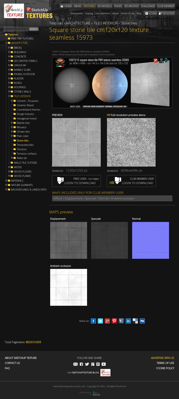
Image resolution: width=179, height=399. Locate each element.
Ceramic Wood (25, 105)
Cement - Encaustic (28, 101)
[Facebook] (93, 321)
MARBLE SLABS (22, 69)
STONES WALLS (22, 91)
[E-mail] (75, 365)
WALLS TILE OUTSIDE (25, 162)
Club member (165, 6)
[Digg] (142, 321)
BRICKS (18, 47)
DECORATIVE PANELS (25, 61)
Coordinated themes (28, 109)
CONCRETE (20, 56)
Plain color (22, 136)
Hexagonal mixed (26, 118)
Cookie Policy (165, 368)
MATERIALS (17, 180)
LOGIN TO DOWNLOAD (80, 183)
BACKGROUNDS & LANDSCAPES (29, 189)
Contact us (12, 363)
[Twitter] (100, 321)
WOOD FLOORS (22, 171)
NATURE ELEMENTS (22, 185)
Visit (83, 372)
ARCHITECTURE (19, 43)
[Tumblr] (121, 321)
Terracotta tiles (25, 145)
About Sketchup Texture (21, 358)
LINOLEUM (20, 65)
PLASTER (18, 78)
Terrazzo (22, 149)
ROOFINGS (20, 87)
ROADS (18, 83)
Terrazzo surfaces (27, 153)
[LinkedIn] (128, 321)
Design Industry (25, 114)
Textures (13, 34)
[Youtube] (104, 365)
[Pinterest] (114, 321)
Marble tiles (23, 123)
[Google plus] (107, 321)
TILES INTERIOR (22, 96)
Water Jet (22, 158)
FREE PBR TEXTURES (22, 38)
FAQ (7, 368)
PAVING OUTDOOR (24, 74)
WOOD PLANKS (22, 176)
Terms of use (165, 363)
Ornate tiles (23, 131)
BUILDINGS (20, 52)
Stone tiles (23, 140)
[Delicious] (135, 321)
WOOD (18, 167)
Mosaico (21, 127)
